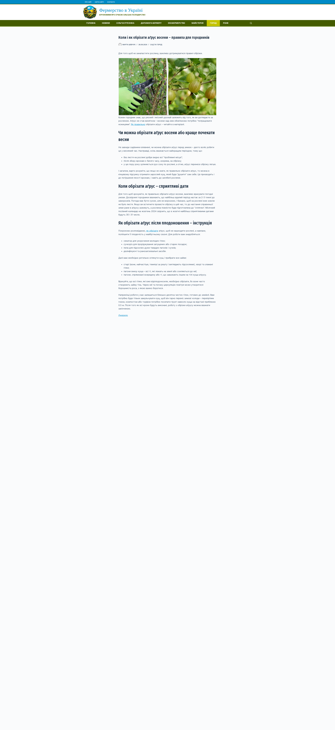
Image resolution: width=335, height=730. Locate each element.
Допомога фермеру (151, 23)
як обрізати (152, 230)
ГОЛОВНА (90, 23)
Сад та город (156, 45)
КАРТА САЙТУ (99, 2)
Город (213, 23)
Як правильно (138, 124)
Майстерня (197, 23)
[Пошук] (251, 23)
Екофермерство (176, 23)
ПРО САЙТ (88, 2)
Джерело (123, 315)
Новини (106, 23)
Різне (225, 23)
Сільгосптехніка (125, 23)
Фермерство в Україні (121, 10)
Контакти (111, 2)
